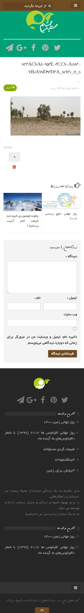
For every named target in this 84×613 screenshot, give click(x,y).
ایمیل (72, 298)
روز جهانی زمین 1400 (59, 422)
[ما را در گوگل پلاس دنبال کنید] (21, 49)
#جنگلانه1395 (64, 460)
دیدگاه (71, 256)
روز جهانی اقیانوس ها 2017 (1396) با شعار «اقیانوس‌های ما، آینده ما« (40, 436)
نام (37, 298)
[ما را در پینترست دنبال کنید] (45, 49)
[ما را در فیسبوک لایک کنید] (33, 49)
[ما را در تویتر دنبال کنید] (57, 49)
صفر (8, 88)
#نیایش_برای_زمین (61, 471)
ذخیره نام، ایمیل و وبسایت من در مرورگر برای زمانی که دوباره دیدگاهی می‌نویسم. (42, 340)
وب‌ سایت (70, 314)
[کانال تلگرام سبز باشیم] (9, 49)
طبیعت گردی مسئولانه (59, 449)
